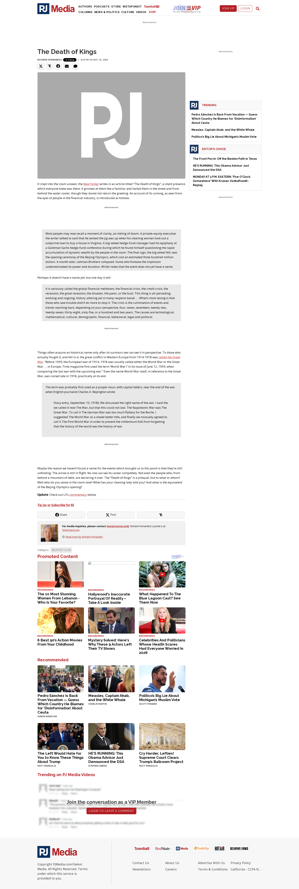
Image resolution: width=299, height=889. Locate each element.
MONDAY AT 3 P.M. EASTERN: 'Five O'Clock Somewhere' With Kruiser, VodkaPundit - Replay (221, 181)
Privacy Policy (241, 863)
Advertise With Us (211, 863)
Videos (141, 12)
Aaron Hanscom (47, 716)
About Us (172, 863)
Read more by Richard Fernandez (84, 536)
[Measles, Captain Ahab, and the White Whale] (111, 678)
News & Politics (107, 12)
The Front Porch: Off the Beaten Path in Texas (225, 158)
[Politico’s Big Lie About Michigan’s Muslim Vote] (162, 678)
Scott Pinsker (148, 704)
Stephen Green (97, 766)
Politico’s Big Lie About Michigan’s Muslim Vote (159, 697)
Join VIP (228, 8)
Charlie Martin (97, 704)
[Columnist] (51, 532)
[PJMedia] (56, 8)
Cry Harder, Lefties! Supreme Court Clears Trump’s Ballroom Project (161, 757)
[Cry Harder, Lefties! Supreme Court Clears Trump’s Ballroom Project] (162, 736)
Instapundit (132, 6)
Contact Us (141, 863)
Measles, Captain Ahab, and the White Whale (109, 697)
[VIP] (152, 12)
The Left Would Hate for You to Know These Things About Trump (61, 757)
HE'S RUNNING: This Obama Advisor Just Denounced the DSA (106, 757)
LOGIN (245, 8)
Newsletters (142, 869)
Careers (171, 869)
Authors (85, 6)
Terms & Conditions (213, 869)
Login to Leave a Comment (111, 811)
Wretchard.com (70, 530)
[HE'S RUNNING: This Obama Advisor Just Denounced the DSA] (111, 736)
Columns (85, 12)
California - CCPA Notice (246, 869)
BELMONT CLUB (61, 550)
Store (116, 6)
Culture (127, 12)
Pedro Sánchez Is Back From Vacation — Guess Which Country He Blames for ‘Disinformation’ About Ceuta (61, 703)
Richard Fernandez (49, 59)
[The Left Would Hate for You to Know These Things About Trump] (61, 736)
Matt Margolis (47, 766)
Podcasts (102, 6)
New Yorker (91, 184)
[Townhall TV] (153, 6)
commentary (78, 495)
